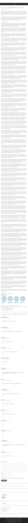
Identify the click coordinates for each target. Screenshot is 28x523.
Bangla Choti (13, 305)
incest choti (18, 306)
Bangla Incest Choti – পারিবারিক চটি (5, 507)
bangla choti (4, 306)
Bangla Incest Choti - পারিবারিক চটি (6, 305)
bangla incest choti (13, 306)
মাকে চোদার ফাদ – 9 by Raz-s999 (6, 293)
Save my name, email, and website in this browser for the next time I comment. (13, 478)
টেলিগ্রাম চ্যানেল (3, 503)
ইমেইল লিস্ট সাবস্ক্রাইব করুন (4, 494)
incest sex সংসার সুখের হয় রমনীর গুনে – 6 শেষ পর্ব (7, 310)
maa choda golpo (5, 307)
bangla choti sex (8, 306)
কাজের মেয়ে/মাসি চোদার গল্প (4, 511)
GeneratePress (18, 521)
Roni (4, 399)
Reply (3, 333)
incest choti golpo (22, 306)
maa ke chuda (11, 307)
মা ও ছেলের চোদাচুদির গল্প (17, 305)
